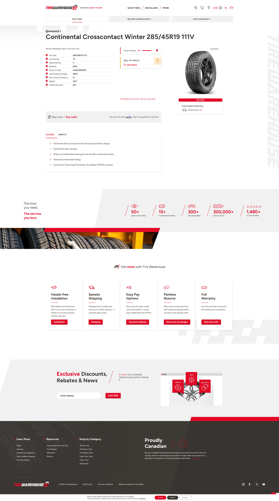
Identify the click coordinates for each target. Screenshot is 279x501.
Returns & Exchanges (177, 322)
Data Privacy (87, 484)
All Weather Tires (86, 453)
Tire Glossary (52, 449)
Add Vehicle (132, 65)
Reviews (20, 449)
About (19, 446)
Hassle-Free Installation (26, 453)
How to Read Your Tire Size (57, 446)
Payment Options (137, 322)
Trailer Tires (84, 460)
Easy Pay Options (23, 460)
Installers (151, 8)
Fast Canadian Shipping (26, 456)
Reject (172, 497)
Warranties (51, 453)
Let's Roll (113, 395)
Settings (185, 497)
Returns (50, 456)
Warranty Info (211, 322)
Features (50, 135)
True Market (138, 484)
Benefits (62, 135)
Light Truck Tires (86, 456)
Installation (59, 322)
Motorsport (84, 464)
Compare (214, 49)
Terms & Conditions (105, 484)
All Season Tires (86, 449)
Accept (160, 497)
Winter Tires (84, 446)
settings (143, 498)
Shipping (95, 322)
